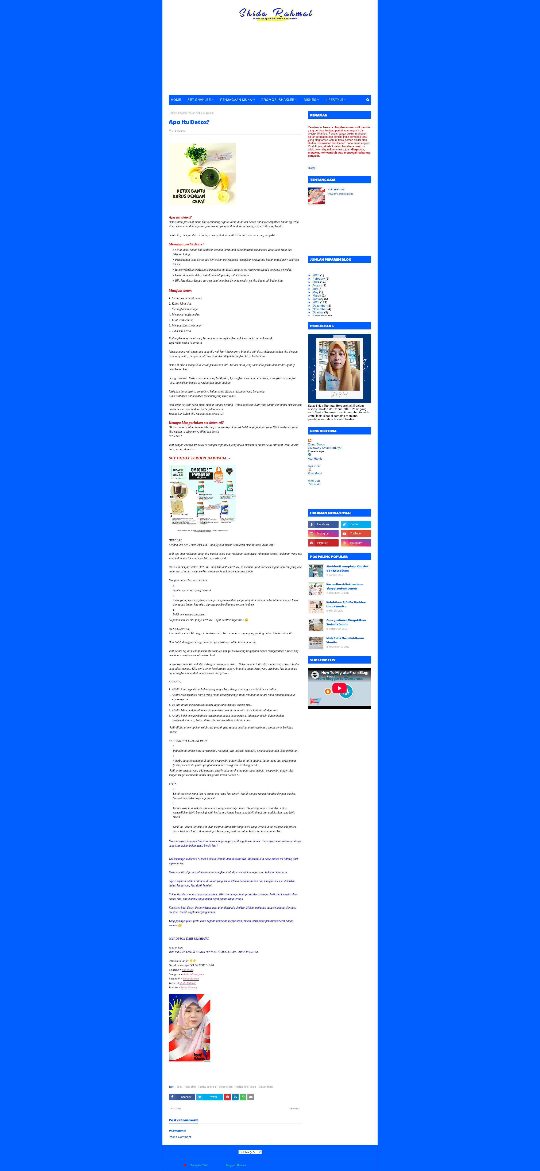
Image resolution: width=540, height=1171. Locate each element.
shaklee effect (226, 1086)
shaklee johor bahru (246, 1086)
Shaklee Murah (186, 112)
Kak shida (187, 969)
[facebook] (323, 524)
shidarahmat (179, 130)
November (320, 309)
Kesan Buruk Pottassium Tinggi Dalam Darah (344, 586)
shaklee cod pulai (207, 1086)
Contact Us (349, 1165)
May (316, 292)
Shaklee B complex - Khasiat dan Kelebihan (347, 568)
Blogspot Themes (236, 1165)
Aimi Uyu (314, 480)
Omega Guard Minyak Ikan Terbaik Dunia (346, 622)
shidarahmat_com (193, 974)
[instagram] (323, 533)
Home (172, 112)
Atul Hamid (315, 458)
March (317, 295)
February (319, 278)
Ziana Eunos (316, 444)
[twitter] (356, 524)
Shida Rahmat (191, 978)
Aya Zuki (314, 466)
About (335, 1165)
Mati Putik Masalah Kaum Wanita (345, 640)
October (318, 312)
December (320, 305)
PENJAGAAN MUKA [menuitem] (236, 99)
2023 (316, 302)
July (316, 288)
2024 (316, 282)
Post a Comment (180, 1137)
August (317, 285)
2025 (316, 275)
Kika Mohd (315, 473)
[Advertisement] (270, 63)
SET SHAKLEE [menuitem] (199, 99)
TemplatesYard (199, 1165)
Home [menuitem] (176, 99)
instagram (365, 1165)
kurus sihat (190, 1086)
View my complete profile (340, 194)
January (318, 299)
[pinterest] (323, 542)
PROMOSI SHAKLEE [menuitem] (277, 99)
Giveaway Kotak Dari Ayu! (325, 447)
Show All (314, 484)
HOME (312, 168)
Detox (179, 1086)
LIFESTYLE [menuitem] (334, 99)
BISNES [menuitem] (310, 99)
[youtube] (356, 533)
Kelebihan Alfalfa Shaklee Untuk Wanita (346, 604)
